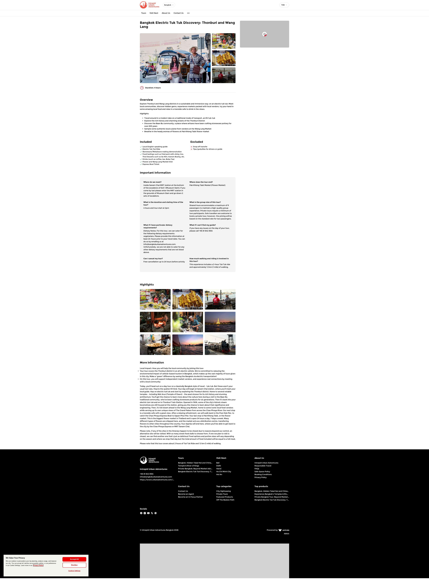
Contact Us (178, 13)
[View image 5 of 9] (187, 322)
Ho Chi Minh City (223, 471)
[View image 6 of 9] (220, 322)
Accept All (74, 559)
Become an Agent (186, 494)
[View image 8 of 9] (187, 344)
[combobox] (284, 5)
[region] (46, 565)
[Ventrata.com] (283, 530)
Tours (143, 13)
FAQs (256, 469)
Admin (286, 533)
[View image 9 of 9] (220, 344)
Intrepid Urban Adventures (266, 463)
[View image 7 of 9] (155, 344)
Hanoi (218, 469)
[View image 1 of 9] (224, 41)
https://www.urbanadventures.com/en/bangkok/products (166, 480)
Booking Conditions (263, 474)
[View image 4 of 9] (155, 322)
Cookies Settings (74, 571)
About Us (166, 13)
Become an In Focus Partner (190, 497)
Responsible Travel (262, 466)
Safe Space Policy (262, 471)
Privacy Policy (260, 477)
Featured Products (224, 497)
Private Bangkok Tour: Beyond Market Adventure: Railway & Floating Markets (271, 497)
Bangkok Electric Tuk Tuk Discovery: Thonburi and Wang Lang (195, 471)
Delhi (218, 466)
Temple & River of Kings (188, 466)
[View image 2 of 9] (224, 58)
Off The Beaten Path (225, 500)
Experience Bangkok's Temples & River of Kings (271, 494)
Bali (217, 463)
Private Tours (222, 494)
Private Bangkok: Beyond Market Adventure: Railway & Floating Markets (195, 469)
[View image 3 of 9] (220, 299)
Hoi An (219, 474)
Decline (74, 565)
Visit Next (154, 13)
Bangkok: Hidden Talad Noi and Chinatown (195, 463)
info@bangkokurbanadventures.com (156, 477)
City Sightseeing (223, 491)
